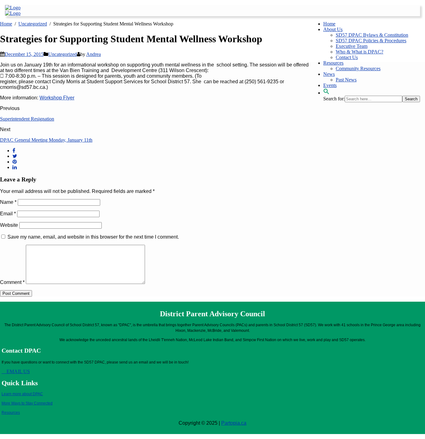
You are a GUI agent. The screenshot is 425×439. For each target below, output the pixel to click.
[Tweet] (14, 156)
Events (330, 85)
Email (8, 213)
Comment (12, 282)
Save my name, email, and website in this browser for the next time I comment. (93, 237)
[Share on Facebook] (13, 150)
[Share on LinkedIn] (14, 167)
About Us (333, 29)
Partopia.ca (233, 423)
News (329, 74)
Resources (333, 63)
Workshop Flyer (57, 97)
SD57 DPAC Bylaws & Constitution (372, 35)
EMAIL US (17, 371)
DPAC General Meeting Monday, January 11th (46, 140)
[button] (326, 92)
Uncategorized (62, 54)
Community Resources (358, 68)
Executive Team (351, 46)
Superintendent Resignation (27, 118)
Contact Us (347, 57)
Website (9, 225)
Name (8, 202)
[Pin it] (14, 161)
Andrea (93, 54)
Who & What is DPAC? (359, 51)
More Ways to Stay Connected (27, 403)
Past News (346, 79)
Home (329, 23)
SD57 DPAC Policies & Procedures (371, 40)
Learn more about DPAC (22, 394)
